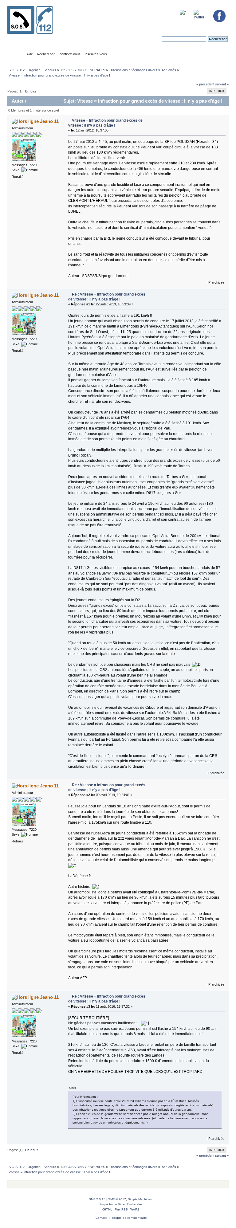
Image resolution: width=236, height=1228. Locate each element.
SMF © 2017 (117, 1199)
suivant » (222, 84)
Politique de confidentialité (128, 1217)
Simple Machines (140, 1199)
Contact (101, 1217)
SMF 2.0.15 (97, 1199)
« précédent (205, 84)
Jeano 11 (49, 121)
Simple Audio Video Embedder (120, 1204)
